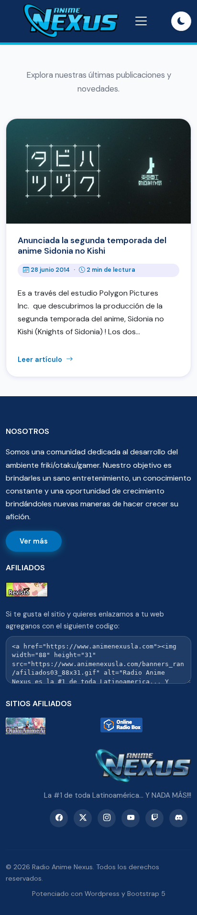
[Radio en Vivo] (145, 726)
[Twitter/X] (83, 818)
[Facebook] (59, 818)
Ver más (34, 541)
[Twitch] (154, 818)
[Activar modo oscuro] (181, 21)
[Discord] (178, 818)
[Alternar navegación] (141, 21)
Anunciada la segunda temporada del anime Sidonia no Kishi (92, 245)
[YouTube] (130, 818)
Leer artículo (41, 359)
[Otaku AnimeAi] (51, 726)
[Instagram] (107, 818)
